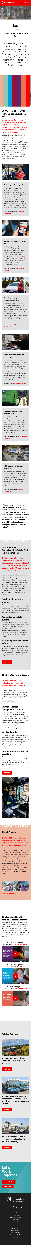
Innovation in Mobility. (19, 383)
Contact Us (15, 1213)
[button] (28, 3)
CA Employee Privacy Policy (15, 1217)
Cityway (22, 258)
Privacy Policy (15, 1215)
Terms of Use (15, 1219)
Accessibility (15, 1222)
